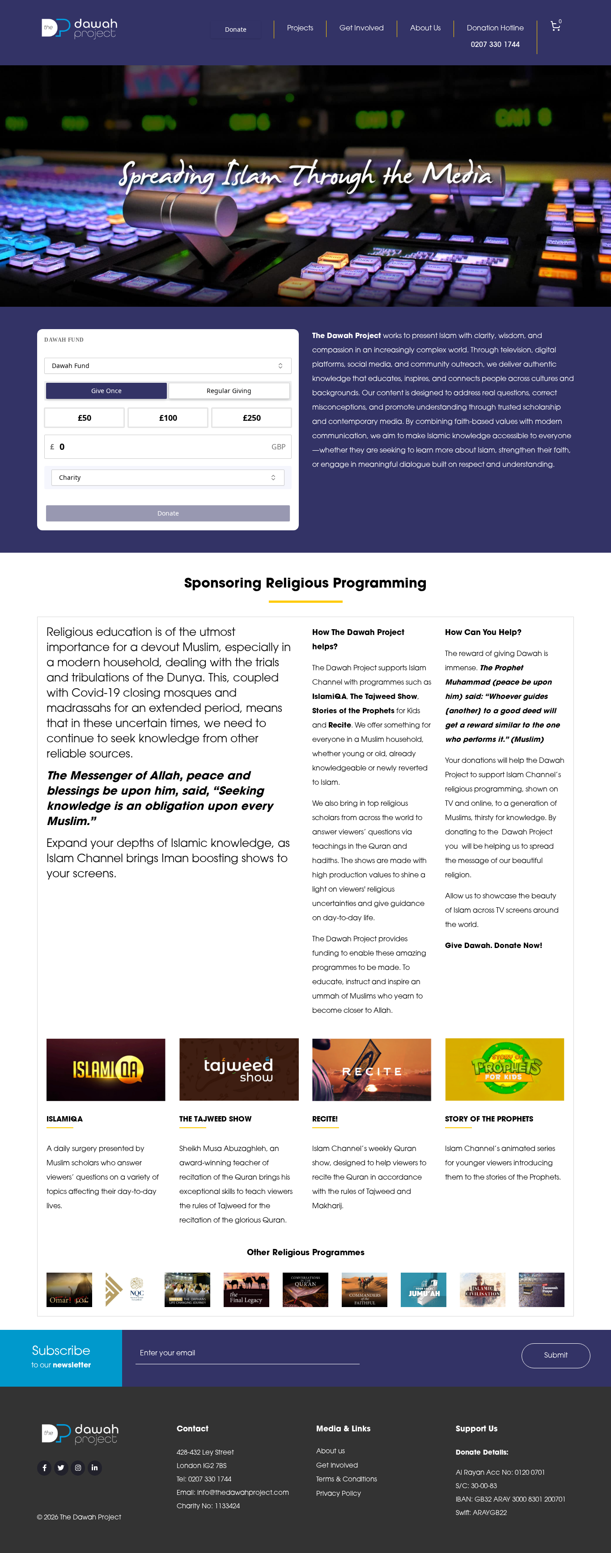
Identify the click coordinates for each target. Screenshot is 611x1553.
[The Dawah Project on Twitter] (61, 1468)
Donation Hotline (495, 37)
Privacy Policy (338, 1494)
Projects (300, 28)
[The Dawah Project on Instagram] (78, 1468)
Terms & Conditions (346, 1480)
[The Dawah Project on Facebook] (44, 1468)
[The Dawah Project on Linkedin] (95, 1468)
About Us (425, 28)
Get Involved (361, 28)
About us (330, 1451)
